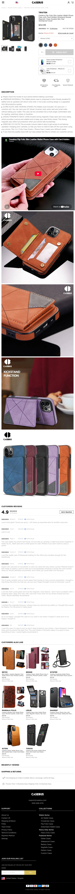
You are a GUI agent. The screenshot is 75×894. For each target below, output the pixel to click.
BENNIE (29, 672)
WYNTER (53, 672)
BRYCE (5, 672)
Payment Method (8, 836)
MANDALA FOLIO (9, 710)
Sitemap (4, 838)
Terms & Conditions (8, 833)
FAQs (3, 824)
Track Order (6, 827)
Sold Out (61, 52)
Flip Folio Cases (47, 824)
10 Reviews (53, 28)
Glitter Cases (46, 838)
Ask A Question (66, 512)
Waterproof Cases (48, 841)
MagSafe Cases (47, 847)
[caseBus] (37, 2)
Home (3, 7)
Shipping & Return (8, 821)
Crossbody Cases (47, 821)
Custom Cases (46, 853)
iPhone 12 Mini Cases (15, 7)
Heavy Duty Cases (48, 833)
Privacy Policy (6, 830)
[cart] (72, 2)
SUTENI (5, 749)
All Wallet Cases (47, 818)
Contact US (5, 818)
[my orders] (68, 2)
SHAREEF (54, 710)
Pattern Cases (46, 850)
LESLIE (29, 710)
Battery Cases (46, 844)
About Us (5, 815)
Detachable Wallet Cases (50, 827)
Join (30, 872)
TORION (29, 749)
